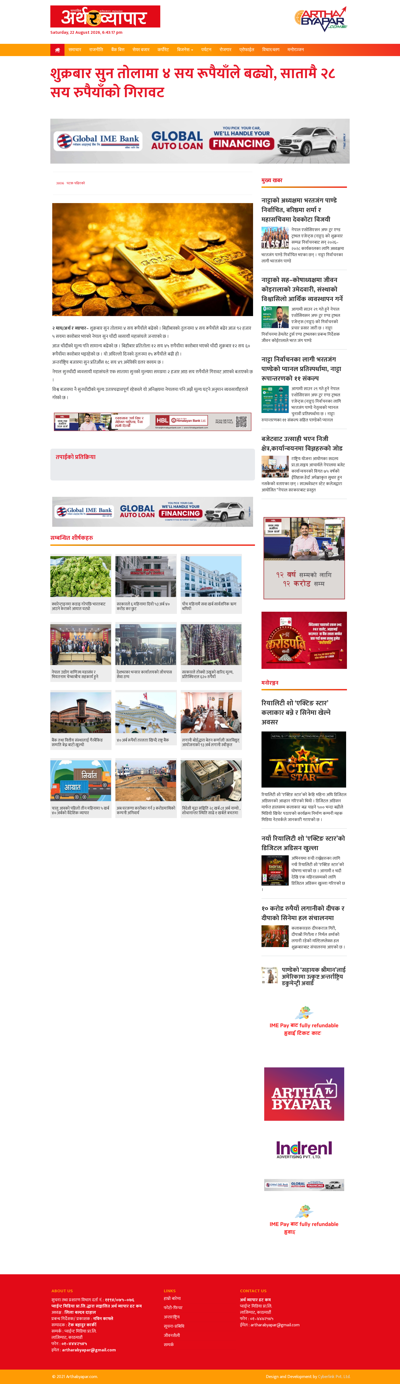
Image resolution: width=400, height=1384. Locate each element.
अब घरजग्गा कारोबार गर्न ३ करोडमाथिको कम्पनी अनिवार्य (146, 810)
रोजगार (225, 49)
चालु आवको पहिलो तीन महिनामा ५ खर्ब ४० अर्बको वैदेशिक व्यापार (80, 810)
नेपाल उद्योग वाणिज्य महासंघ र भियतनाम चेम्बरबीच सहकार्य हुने (75, 674)
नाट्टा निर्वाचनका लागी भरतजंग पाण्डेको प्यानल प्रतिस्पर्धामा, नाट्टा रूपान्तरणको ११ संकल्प (301, 369)
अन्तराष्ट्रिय (172, 1317)
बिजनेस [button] (183, 49)
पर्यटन (206, 49)
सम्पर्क (169, 1345)
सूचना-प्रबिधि (174, 1326)
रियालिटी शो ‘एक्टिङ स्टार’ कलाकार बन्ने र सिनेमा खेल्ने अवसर (296, 713)
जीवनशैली (172, 1335)
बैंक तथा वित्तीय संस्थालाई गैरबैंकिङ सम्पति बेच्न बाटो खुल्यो (77, 742)
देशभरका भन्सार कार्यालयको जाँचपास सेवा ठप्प (144, 674)
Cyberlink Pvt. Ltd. (334, 1376)
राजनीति (96, 49)
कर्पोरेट (163, 49)
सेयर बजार (141, 49)
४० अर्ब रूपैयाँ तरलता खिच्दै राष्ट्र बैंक (143, 740)
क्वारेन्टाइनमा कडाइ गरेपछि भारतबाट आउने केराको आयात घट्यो (79, 606)
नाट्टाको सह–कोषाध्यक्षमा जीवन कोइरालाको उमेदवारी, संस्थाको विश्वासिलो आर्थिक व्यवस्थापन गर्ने (302, 290)
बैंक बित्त (117, 49)
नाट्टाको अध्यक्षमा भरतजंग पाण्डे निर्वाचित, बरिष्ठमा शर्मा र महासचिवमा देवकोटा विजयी (299, 210)
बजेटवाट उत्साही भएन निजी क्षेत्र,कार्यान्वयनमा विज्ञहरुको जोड (302, 444)
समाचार (75, 49)
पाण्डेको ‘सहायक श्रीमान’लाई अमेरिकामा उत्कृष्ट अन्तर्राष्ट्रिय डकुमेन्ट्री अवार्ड (314, 976)
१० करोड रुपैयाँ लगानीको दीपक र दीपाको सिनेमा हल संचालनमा (302, 913)
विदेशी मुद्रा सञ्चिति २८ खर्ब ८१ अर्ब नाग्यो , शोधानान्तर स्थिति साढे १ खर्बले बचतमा (211, 810)
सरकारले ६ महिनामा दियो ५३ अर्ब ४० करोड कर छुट (143, 606)
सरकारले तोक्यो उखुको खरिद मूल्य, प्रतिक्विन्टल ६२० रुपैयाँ (207, 674)
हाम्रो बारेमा (172, 1298)
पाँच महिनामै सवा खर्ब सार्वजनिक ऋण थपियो (209, 606)
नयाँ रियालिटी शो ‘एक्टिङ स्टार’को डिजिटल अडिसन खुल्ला (303, 843)
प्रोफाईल (246, 49)
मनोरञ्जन (296, 49)
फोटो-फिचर (173, 1308)
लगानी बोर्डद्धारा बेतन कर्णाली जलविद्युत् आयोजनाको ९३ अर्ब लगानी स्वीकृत (210, 742)
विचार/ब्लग (270, 49)
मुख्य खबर (271, 180)
